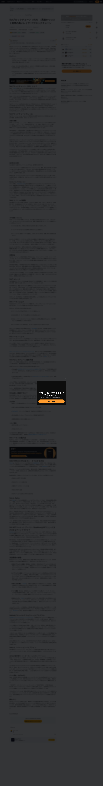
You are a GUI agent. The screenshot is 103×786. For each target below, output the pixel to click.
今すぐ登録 (51, 401)
